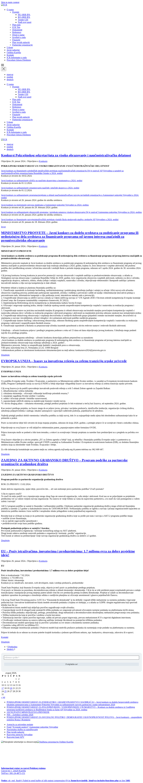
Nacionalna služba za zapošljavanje (22, 729)
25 (5, 691)
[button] (71, 65)
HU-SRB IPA (24, 14)
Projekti (15, 12)
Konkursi (43, 161)
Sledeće (10, 649)
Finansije (16, 40)
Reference (16, 32)
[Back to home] (4, 5)
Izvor (3, 227)
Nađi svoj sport (24, 22)
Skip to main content (10, 2)
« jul (3, 697)
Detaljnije (5, 355)
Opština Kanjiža (14, 52)
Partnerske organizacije (22, 45)
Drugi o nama (18, 35)
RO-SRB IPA (24, 17)
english (10, 77)
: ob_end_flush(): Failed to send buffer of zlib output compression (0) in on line (65, 780)
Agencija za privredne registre (20, 724)
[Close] (3, 69)
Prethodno (12, 647)
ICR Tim (16, 27)
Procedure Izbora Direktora (19, 60)
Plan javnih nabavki (21, 42)
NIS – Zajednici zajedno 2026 (20, 714)
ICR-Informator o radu (17, 57)
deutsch (10, 79)
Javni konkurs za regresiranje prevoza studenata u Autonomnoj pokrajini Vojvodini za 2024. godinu (45, 205)
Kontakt (10, 55)
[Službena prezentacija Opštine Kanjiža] (55, 742)
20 (11, 688)
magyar (10, 74)
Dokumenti (17, 30)
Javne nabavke (13, 50)
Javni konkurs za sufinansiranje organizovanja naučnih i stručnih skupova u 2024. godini (40, 188)
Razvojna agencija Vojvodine (20, 734)
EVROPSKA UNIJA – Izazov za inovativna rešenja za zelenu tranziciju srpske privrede (64, 361)
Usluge (10, 47)
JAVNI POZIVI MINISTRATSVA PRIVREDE (28, 712)
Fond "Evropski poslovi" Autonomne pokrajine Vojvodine (32, 727)
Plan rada (16, 25)
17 (3, 688)
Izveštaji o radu (19, 37)
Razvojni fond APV (15, 737)
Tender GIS (23, 19)
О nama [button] (10, 9)
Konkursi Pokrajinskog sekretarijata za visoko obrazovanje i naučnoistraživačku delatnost (66, 155)
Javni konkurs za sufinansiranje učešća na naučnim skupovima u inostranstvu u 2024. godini (41, 180)
